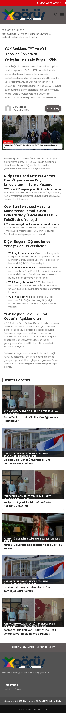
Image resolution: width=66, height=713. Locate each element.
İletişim (8, 689)
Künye (18, 689)
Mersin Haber (25, 709)
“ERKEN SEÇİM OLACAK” (50, 2)
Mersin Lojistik (40, 709)
